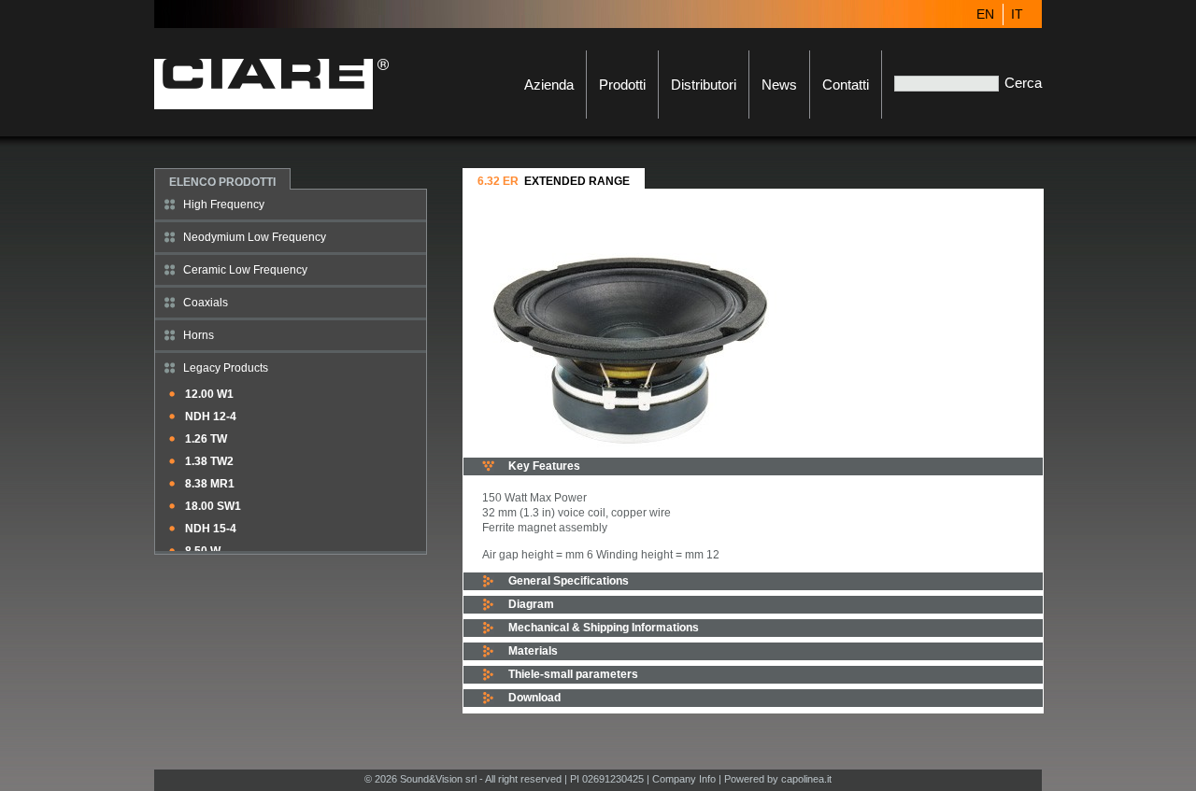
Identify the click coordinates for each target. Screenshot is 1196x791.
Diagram (531, 604)
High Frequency (223, 204)
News (779, 84)
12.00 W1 (209, 394)
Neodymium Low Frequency (254, 237)
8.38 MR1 (210, 483)
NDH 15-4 (210, 528)
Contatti (845, 84)
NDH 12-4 (210, 416)
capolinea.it (806, 778)
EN (985, 14)
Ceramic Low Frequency (245, 269)
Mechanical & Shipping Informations (603, 627)
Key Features (544, 466)
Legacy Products (225, 367)
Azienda (549, 84)
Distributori (703, 84)
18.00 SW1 (213, 506)
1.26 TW (206, 438)
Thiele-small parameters (573, 674)
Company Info (684, 778)
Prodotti (622, 84)
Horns (198, 335)
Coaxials (205, 302)
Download (534, 697)
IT (1017, 14)
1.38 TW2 (209, 461)
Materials (533, 650)
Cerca (1023, 83)
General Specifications (568, 580)
